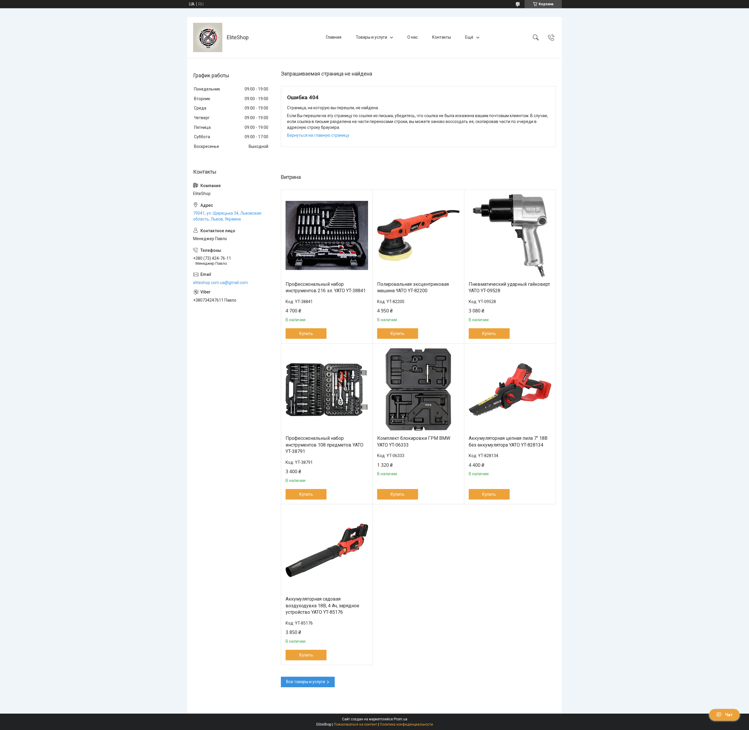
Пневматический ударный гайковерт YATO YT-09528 (509, 287)
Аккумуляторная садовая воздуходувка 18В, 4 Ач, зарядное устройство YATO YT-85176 (322, 605)
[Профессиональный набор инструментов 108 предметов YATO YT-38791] (327, 389)
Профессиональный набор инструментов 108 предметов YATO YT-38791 (324, 444)
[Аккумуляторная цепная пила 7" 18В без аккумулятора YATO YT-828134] (510, 389)
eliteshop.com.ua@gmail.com (220, 282)
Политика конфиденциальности (406, 724)
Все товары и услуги (305, 681)
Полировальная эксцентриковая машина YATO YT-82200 (413, 287)
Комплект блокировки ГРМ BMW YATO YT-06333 (413, 441)
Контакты (441, 37)
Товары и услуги (371, 37)
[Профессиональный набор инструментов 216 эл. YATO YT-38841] (327, 235)
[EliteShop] (207, 37)
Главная (333, 37)
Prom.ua (400, 719)
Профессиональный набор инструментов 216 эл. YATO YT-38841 (326, 287)
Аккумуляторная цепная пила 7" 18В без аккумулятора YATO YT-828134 (508, 441)
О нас (412, 37)
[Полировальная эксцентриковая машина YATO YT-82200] (418, 235)
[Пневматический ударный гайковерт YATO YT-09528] (510, 235)
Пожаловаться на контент (355, 724)
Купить (306, 333)
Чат (729, 714)
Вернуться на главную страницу (318, 135)
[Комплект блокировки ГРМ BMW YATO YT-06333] (418, 389)
